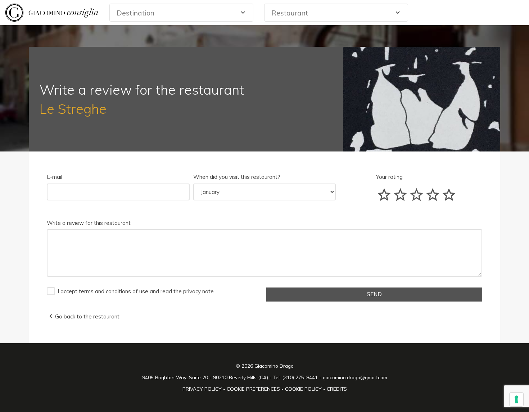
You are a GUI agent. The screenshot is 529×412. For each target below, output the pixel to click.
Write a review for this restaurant (89, 222)
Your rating (389, 176)
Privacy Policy (202, 389)
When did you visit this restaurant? (236, 176)
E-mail (54, 176)
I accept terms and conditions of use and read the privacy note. (136, 291)
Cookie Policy (304, 389)
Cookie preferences (254, 389)
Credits (337, 389)
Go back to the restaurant (87, 316)
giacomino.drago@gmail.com (355, 377)
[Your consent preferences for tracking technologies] (516, 399)
